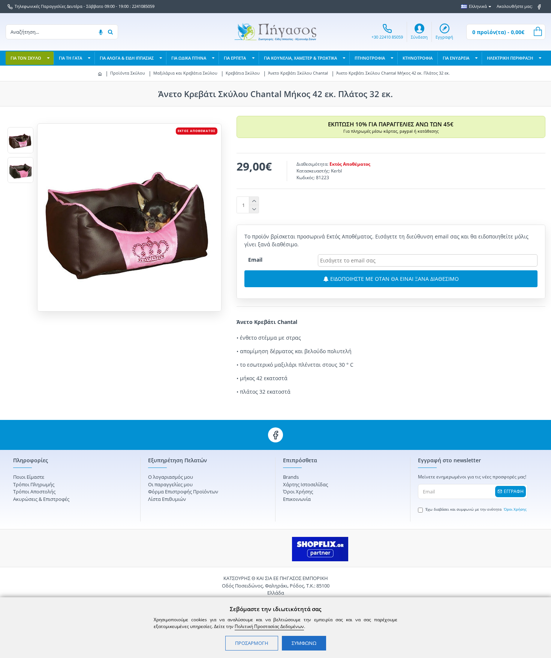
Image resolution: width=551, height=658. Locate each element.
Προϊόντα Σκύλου (127, 73)
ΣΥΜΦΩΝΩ (304, 643)
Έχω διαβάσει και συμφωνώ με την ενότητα (476, 509)
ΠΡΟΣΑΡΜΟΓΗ (251, 643)
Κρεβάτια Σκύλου (243, 73)
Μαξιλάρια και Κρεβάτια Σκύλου (185, 73)
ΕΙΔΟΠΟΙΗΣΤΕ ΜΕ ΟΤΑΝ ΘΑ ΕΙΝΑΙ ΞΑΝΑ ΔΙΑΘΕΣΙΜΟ (394, 278)
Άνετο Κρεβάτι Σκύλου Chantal (298, 73)
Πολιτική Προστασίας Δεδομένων (269, 626)
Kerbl (336, 171)
